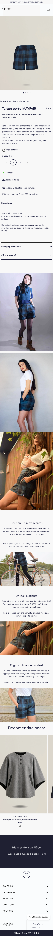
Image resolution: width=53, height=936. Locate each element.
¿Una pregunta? (8, 255)
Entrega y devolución (11, 246)
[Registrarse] (43, 854)
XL (35, 162)
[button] (50, 783)
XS (5, 162)
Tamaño (7, 156)
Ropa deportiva (21, 101)
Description (7, 203)
